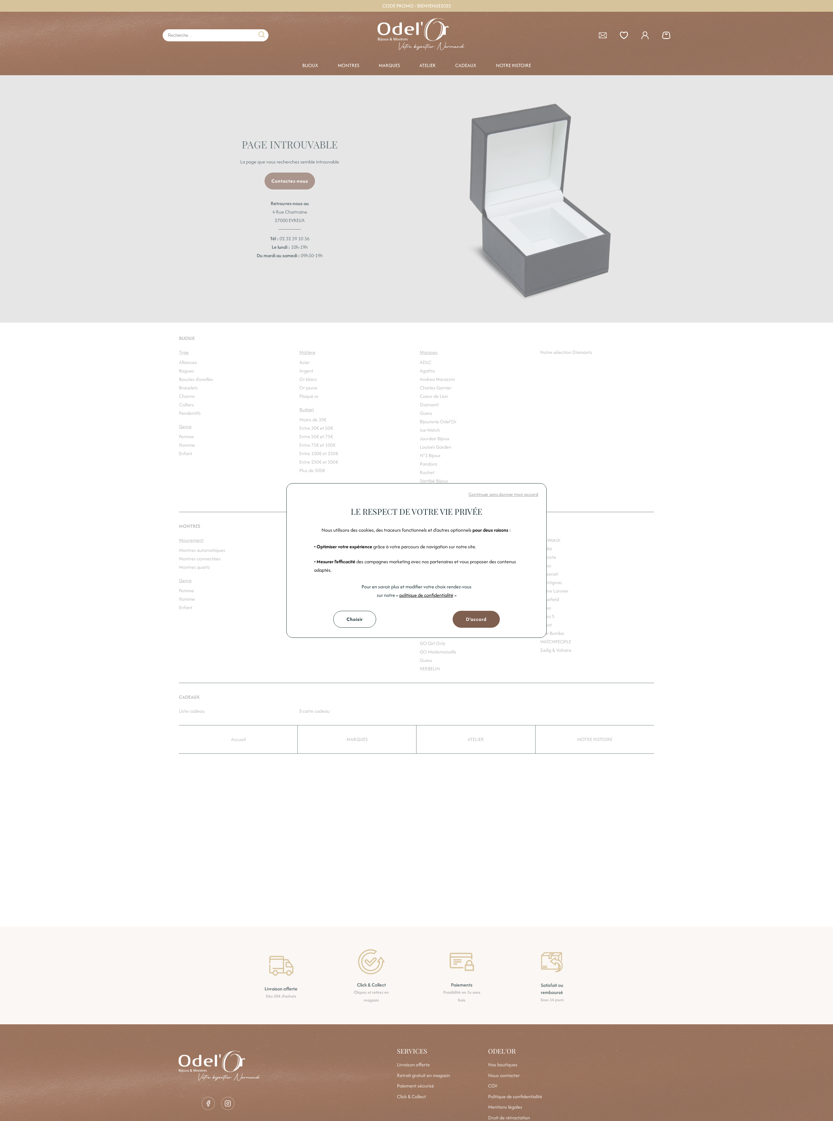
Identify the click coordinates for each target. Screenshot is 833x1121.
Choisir (355, 619)
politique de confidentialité (426, 595)
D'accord (476, 619)
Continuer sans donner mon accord (503, 494)
